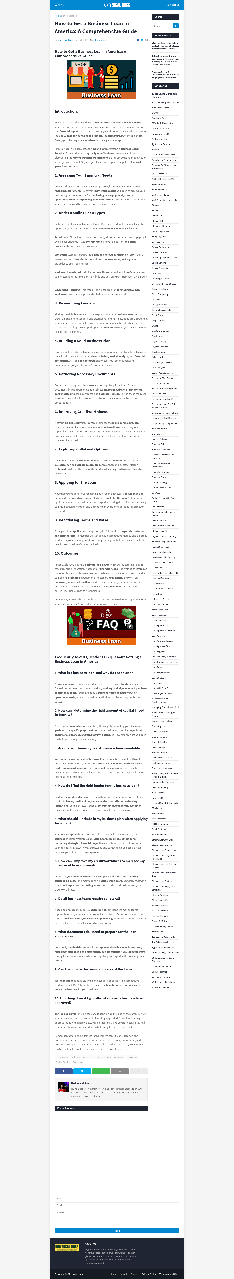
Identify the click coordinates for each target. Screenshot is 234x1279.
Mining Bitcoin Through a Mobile (163, 714)
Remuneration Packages (163, 782)
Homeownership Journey (163, 557)
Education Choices (160, 383)
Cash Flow (75, 1057)
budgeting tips (159, 236)
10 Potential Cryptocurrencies (165, 102)
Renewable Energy (160, 787)
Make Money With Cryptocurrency (160, 700)
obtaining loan (159, 726)
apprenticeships (159, 173)
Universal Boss (81, 1083)
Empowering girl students (164, 418)
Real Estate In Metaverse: (163, 768)
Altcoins (155, 149)
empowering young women (164, 423)
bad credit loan (159, 189)
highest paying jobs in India (165, 541)
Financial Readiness (161, 472)
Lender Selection (159, 614)
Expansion (87, 1057)
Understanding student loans (165, 952)
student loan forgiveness (164, 850)
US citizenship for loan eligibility (163, 959)
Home (58, 15)
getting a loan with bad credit (163, 500)
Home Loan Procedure (162, 551)
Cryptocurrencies (160, 346)
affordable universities (162, 123)
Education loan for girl (163, 399)
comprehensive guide (162, 310)
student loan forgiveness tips (164, 874)
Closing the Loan (160, 288)
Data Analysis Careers (162, 362)
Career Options (159, 262)
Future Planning (159, 482)
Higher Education (160, 531)
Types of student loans (163, 947)
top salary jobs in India (163, 942)
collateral (156, 299)
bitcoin (155, 210)
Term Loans (78, 1062)
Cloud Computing (160, 294)
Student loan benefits (162, 844)
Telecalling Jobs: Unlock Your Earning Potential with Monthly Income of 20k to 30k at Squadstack (165, 60)
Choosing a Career (160, 278)
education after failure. (163, 378)
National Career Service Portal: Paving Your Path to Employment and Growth (165, 75)
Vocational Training (161, 976)
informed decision (160, 578)
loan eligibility (158, 651)
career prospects (160, 268)
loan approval (158, 635)
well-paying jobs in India (163, 982)
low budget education (162, 693)
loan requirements (161, 672)
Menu (61, 5)
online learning (159, 736)
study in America (160, 895)
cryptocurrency (159, 351)
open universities (160, 742)
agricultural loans (160, 138)
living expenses (159, 620)
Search (171, 5)
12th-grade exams (160, 107)
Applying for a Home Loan (164, 160)
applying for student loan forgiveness (164, 167)
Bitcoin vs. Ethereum (161, 226)
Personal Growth (159, 752)
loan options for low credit (165, 662)
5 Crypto (156, 112)
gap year (156, 492)
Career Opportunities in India (165, 257)
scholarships (158, 813)
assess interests (159, 184)
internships (157, 593)
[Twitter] (142, 40)
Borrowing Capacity (161, 231)
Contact (134, 1274)
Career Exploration (160, 247)
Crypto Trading (159, 341)
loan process (158, 667)
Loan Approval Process (162, 641)
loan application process (163, 630)
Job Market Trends (160, 599)
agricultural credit (160, 133)
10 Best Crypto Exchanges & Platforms (164, 95)
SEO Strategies (159, 818)
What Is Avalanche (160, 987)
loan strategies (159, 677)
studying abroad (160, 905)
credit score (157, 315)
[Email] (146, 40)
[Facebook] (138, 40)
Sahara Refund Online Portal (165, 802)
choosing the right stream (164, 283)
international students (162, 588)
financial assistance (161, 449)
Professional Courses (161, 763)
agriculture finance (161, 144)
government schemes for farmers (164, 514)
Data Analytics (158, 367)
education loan (159, 393)
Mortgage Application (162, 721)
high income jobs (160, 520)
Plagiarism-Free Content (163, 757)
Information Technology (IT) (165, 573)
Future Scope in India (161, 487)
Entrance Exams (159, 428)
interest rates (158, 583)
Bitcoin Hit (157, 215)
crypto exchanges (160, 330)
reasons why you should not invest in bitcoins (165, 775)
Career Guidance (159, 252)
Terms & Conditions (169, 1274)
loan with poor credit (162, 688)
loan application (160, 625)
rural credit (157, 797)
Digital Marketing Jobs (162, 372)
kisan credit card (160, 609)
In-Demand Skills (159, 567)
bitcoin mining (158, 221)
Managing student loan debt (165, 707)
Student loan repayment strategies (163, 888)
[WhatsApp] (101, 1071)
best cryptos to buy (161, 194)
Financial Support (103, 1057)
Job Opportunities (160, 604)
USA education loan (161, 966)
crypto (155, 325)
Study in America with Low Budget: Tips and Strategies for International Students (165, 46)
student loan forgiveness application (164, 857)
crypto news (157, 336)
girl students (158, 506)
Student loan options (162, 881)
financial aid (158, 444)
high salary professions (163, 525)
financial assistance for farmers (163, 456)
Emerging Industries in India (165, 412)
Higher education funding (164, 536)
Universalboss (79, 1274)
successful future (160, 921)
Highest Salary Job (160, 546)
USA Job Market (159, 971)
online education (160, 731)
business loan (70, 15)
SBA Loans (132, 1057)
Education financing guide (164, 388)
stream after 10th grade (163, 839)
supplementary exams (162, 926)
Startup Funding (63, 1062)
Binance (155, 205)
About (124, 1274)
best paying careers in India (164, 199)
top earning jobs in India (163, 936)
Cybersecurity (158, 357)
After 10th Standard (161, 128)
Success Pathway (160, 910)
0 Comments (99, 39)
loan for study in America (164, 656)
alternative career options (164, 154)
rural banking (158, 792)
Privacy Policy (149, 1274)
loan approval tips (161, 646)
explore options (159, 439)
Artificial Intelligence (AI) (163, 179)
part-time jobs (159, 747)
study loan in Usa (160, 900)
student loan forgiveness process (164, 866)
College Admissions (160, 304)
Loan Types (119, 1057)
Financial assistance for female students (163, 465)
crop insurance (159, 320)
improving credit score (162, 562)
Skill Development (160, 824)
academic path (159, 118)
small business (159, 829)
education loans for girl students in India (163, 406)
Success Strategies (160, 915)
